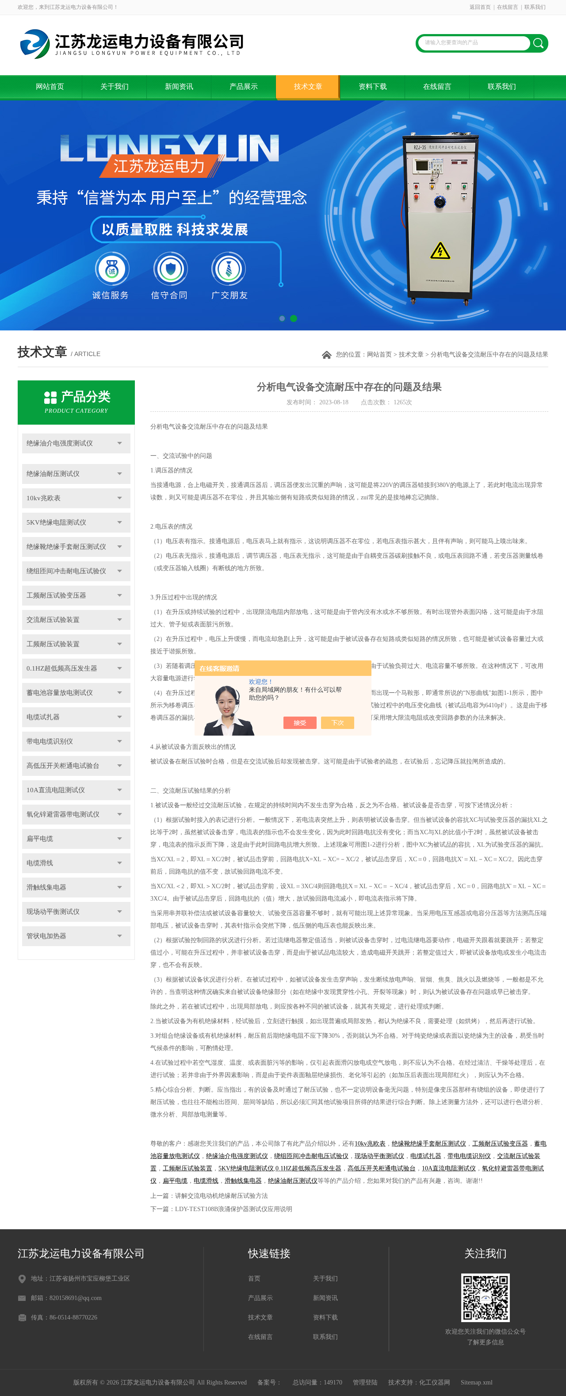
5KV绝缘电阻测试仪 (56, 522)
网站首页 (50, 86)
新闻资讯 (179, 86)
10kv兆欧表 (44, 498)
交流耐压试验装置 (53, 619)
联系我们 (535, 7)
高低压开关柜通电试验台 (63, 765)
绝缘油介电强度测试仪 (60, 443)
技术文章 (308, 86)
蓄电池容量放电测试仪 (60, 692)
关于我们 (114, 86)
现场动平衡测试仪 (53, 911)
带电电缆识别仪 (50, 741)
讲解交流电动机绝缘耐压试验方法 (221, 1196)
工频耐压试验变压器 (56, 595)
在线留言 (507, 7)
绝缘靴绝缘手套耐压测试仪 (66, 546)
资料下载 (373, 86)
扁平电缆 (40, 838)
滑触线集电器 (46, 887)
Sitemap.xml (477, 1382)
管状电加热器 (46, 936)
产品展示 (243, 86)
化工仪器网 (434, 1382)
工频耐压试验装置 (53, 644)
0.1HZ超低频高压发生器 (62, 668)
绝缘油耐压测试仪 (53, 473)
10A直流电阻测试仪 (56, 790)
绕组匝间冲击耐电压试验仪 (66, 571)
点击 (119, 443)
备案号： (269, 1382)
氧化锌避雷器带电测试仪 (63, 814)
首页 (254, 1278)
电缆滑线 (40, 863)
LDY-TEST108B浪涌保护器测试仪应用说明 (233, 1209)
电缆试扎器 (43, 717)
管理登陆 (365, 1382)
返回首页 (480, 7)
